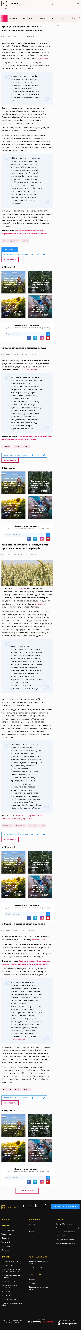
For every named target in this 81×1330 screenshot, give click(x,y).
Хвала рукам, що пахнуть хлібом (11, 1304)
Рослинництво (7, 1230)
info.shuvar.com (30, 370)
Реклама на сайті (35, 1267)
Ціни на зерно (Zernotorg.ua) (67, 1228)
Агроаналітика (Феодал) (65, 1232)
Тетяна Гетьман (18, 1040)
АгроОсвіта (6, 1291)
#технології (20, 826)
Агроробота (60, 1236)
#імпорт (27, 1089)
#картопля (7, 1089)
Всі (3, 18)
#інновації (32, 826)
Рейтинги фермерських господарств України (11, 1270)
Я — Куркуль (6, 1295)
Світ (52, 18)
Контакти (32, 1283)
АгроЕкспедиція (8, 1281)
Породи (31, 1232)
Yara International (18, 589)
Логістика (5, 1250)
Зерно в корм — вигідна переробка (11, 1276)
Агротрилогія (7, 1265)
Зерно (61, 18)
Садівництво (28, 18)
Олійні (72, 18)
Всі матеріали (10, 259)
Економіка (5, 1246)
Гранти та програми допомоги (9, 1286)
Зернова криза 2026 (9, 1262)
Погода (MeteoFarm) (64, 1224)
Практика (5, 1238)
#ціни (27, 446)
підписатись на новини (65, 1206)
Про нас (31, 1279)
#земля (25, 241)
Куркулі (31, 1224)
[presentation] (2, 18)
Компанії (32, 1228)
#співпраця (7, 826)
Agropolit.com (43, 58)
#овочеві (6, 446)
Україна (13, 18)
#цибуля (17, 446)
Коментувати (9, 249)
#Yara (42, 826)
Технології (5, 1242)
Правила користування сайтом (38, 1288)
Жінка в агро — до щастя (11, 1299)
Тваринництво (7, 1234)
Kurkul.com (39, 604)
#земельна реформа (10, 241)
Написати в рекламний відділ (38, 1263)
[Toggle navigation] (78, 3)
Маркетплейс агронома (65, 1244)
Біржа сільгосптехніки (65, 1240)
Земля (42, 18)
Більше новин (27, 1191)
